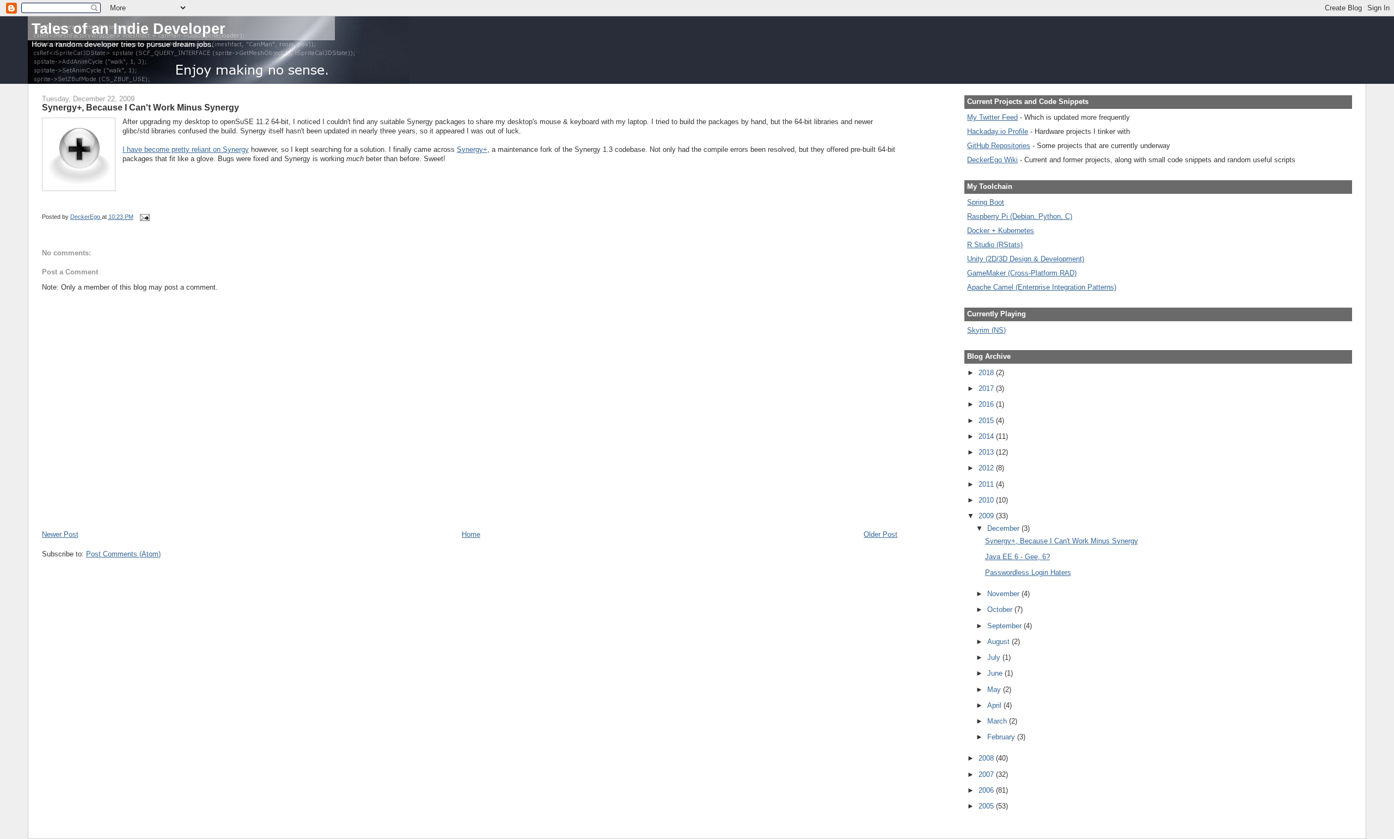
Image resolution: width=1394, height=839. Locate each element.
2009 (987, 516)
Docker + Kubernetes (1000, 230)
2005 (987, 806)
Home (471, 534)
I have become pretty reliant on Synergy (186, 149)
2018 (987, 373)
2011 (987, 484)
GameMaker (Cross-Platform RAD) (1022, 273)
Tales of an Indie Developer (128, 28)
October (1000, 609)
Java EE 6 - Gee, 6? (1017, 557)
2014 (987, 436)
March (998, 721)
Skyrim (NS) (986, 330)
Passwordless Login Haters (1028, 572)
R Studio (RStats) (995, 245)
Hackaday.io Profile (997, 131)
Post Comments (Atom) (123, 554)
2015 (987, 421)
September (1005, 626)
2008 (987, 758)
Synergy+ (472, 149)
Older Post (880, 534)
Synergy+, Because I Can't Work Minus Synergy (1061, 541)
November (1004, 594)
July (994, 657)
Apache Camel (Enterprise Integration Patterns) (1041, 287)
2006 (987, 790)
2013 (987, 452)
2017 (987, 388)
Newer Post (60, 534)
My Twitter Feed (992, 117)
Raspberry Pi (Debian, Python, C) (1019, 216)
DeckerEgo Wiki (992, 160)
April (995, 705)
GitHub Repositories (998, 146)
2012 (987, 468)
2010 (987, 500)
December (1004, 528)
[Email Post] (144, 216)
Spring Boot (985, 202)
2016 (987, 404)
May (995, 689)
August (999, 642)
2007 (987, 774)
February (1002, 737)
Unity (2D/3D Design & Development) (1025, 259)
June (996, 673)
